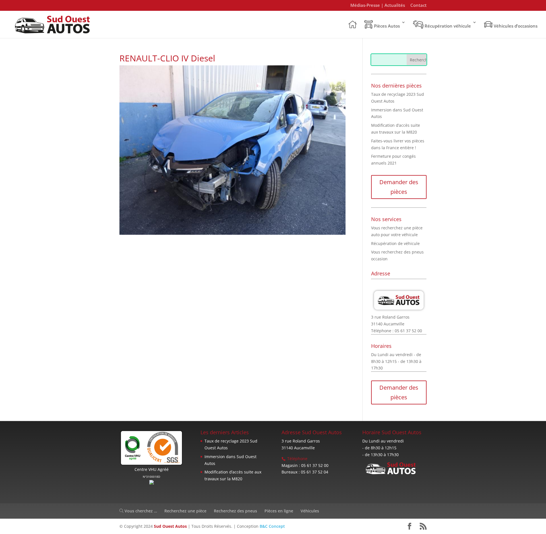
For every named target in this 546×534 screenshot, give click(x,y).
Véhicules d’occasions (515, 26)
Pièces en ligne (278, 511)
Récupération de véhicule (395, 243)
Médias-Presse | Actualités (377, 5)
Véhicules (310, 511)
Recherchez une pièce (185, 511)
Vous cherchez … (140, 511)
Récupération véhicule (447, 26)
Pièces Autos (386, 26)
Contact (418, 5)
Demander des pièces (398, 187)
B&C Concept (272, 526)
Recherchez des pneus (235, 511)
